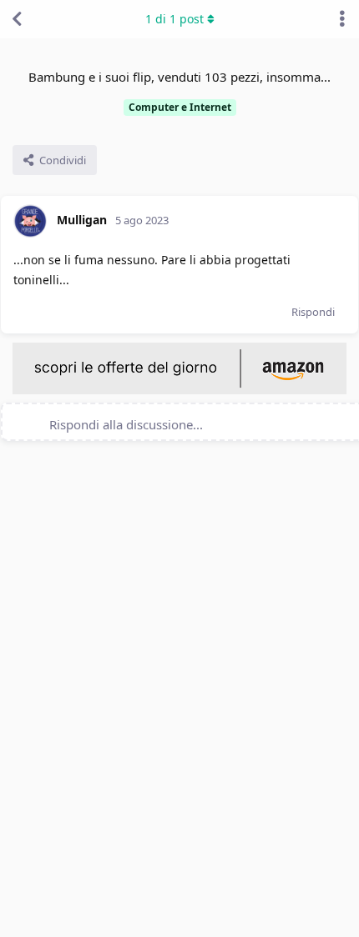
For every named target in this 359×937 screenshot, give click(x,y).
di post (174, 19)
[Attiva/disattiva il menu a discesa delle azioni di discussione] (342, 19)
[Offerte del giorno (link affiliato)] (179, 390)
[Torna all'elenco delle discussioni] (16, 19)
